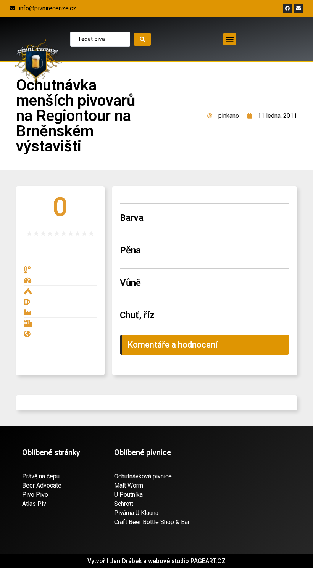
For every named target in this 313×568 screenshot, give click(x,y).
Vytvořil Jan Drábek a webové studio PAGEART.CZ (156, 561)
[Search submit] (142, 39)
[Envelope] (298, 8)
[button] (229, 39)
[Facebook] (287, 8)
